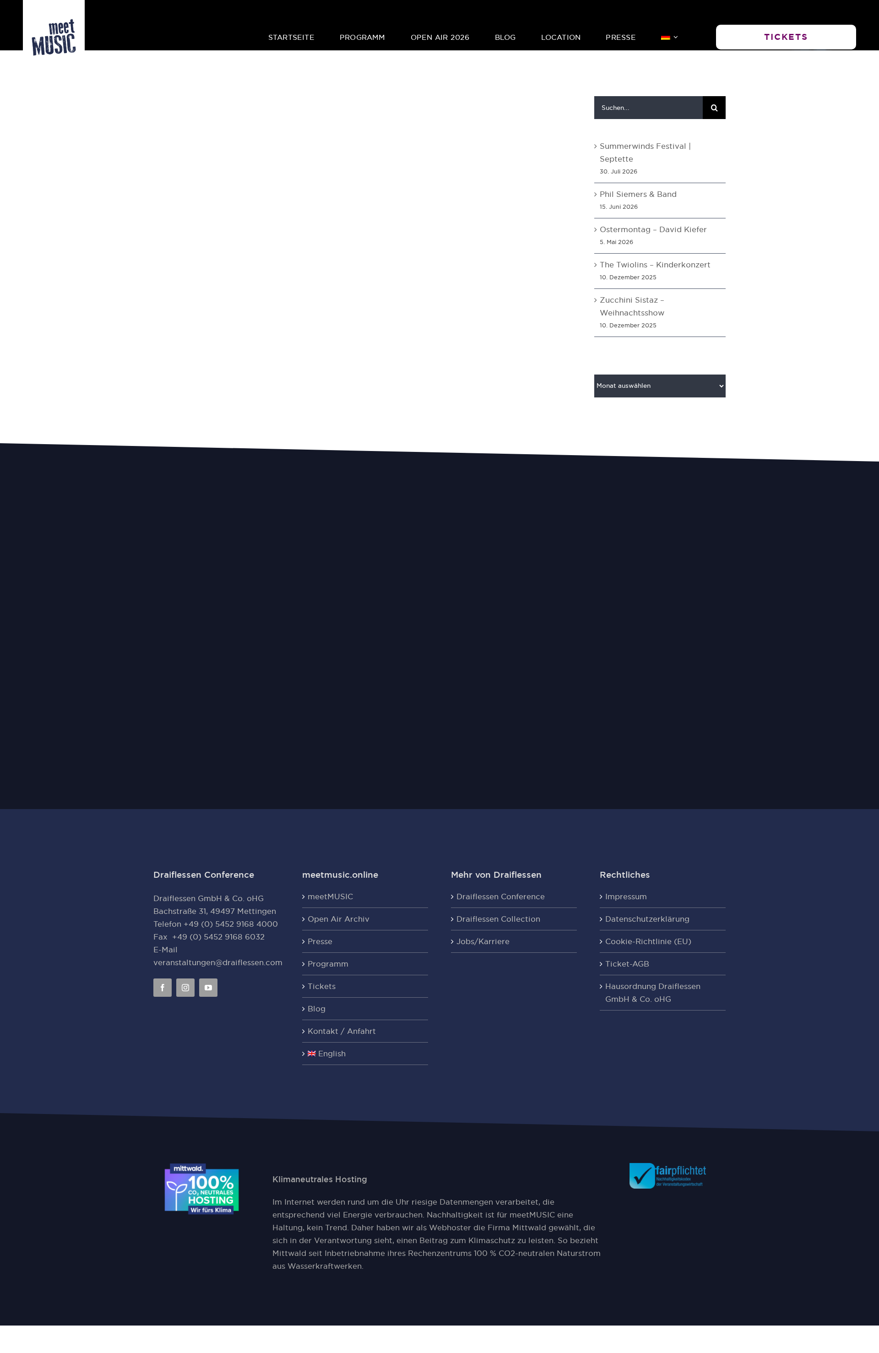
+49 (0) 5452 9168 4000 (231, 924)
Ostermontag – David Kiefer (653, 229)
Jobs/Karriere (483, 941)
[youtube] (208, 987)
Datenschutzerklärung (647, 919)
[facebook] (162, 987)
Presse (320, 941)
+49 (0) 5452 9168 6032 (218, 937)
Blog (317, 1009)
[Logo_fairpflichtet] (667, 1167)
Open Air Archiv (338, 919)
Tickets (322, 986)
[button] (786, 37)
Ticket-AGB (627, 964)
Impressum (626, 896)
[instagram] (185, 987)
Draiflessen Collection (498, 919)
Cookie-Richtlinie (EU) (648, 941)
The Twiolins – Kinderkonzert (655, 265)
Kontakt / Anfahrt (342, 1031)
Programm (328, 964)
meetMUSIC (330, 896)
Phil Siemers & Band (638, 194)
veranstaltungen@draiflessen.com (217, 962)
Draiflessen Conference (500, 896)
